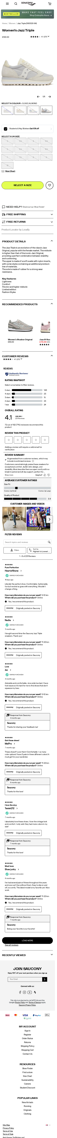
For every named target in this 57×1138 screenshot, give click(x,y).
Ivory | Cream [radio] (20, 110)
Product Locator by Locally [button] (16, 229)
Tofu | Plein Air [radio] (33, 110)
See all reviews (11, 945)
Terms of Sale (8, 1134)
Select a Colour (19, 103)
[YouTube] (30, 993)
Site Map (6, 1125)
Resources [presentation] (27, 1064)
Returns (27, 1042)
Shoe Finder (27, 1068)
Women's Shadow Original (20, 340)
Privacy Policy (20, 1003)
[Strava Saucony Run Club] (34, 993)
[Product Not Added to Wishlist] (49, 185)
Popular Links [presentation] (27, 1098)
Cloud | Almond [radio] (7, 110)
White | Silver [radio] (46, 110)
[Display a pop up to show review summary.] (49, 37)
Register (27, 1035)
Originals (27, 1110)
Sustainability (27, 1080)
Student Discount (27, 1088)
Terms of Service (35, 1003)
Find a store (27, 1072)
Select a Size (23, 185)
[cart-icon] (49, 3)
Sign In (27, 1031)
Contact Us (27, 1054)
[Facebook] (20, 993)
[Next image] (49, 97)
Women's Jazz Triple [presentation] (18, 30)
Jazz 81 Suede (46, 340)
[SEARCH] (16, 3)
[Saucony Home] (28, 3)
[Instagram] (24, 993)
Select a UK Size (11, 137)
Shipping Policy (27, 1046)
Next (49, 330)
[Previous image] (38, 97)
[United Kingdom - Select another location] (46, 1125)
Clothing (27, 1114)
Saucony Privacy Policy (27, 1005)
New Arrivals (27, 1102)
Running (27, 1106)
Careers (27, 1084)
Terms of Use (8, 1131)
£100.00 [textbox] (5, 37)
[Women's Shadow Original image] (20, 325)
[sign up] (44, 979)
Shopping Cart (27, 1050)
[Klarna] (7, 1016)
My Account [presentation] (27, 1026)
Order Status (27, 1038)
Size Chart (10, 171)
